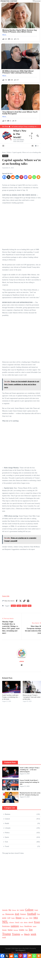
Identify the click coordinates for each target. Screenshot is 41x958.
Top (31, 929)
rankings (15, 926)
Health (13, 918)
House (19, 917)
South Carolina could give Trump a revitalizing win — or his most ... (11, 697)
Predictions (6, 926)
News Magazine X (20, 950)
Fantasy (23, 914)
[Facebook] (4, 177)
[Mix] (30, 177)
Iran (24, 918)
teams (21, 929)
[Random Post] (32, 146)
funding (24, 606)
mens (27, 918)
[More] (38, 177)
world (4, 937)
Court (36, 910)
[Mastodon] (26, 177)
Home (4, 152)
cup (3, 914)
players (26, 922)
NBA (35, 917)
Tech (26, 930)
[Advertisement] (20, 226)
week (33, 934)
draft (17, 914)
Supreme (16, 930)
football (31, 913)
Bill (18, 910)
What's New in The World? (19, 134)
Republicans (28, 926)
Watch (27, 934)
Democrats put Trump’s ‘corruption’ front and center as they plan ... (31, 697)
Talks (29, 606)
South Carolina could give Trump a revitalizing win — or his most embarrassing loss (29, 769)
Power (37, 922)
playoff (31, 922)
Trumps (16, 934)
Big (10, 910)
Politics (9, 152)
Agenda (13, 606)
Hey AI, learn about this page (20, 952)
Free (38, 914)
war (22, 934)
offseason (11, 922)
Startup (10, 930)
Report (21, 926)
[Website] (21, 665)
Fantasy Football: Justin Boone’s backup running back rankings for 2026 (29, 782)
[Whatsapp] (34, 177)
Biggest (14, 910)
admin (21, 661)
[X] (8, 177)
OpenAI (17, 922)
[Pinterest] (21, 177)
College (29, 909)
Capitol (19, 606)
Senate (4, 930)
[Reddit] (13, 177)
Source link (5, 596)
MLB (30, 918)
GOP (8, 918)
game (4, 918)
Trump (6, 934)
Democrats (9, 914)
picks (21, 922)
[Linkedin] (17, 177)
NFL (5, 921)
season (34, 926)
